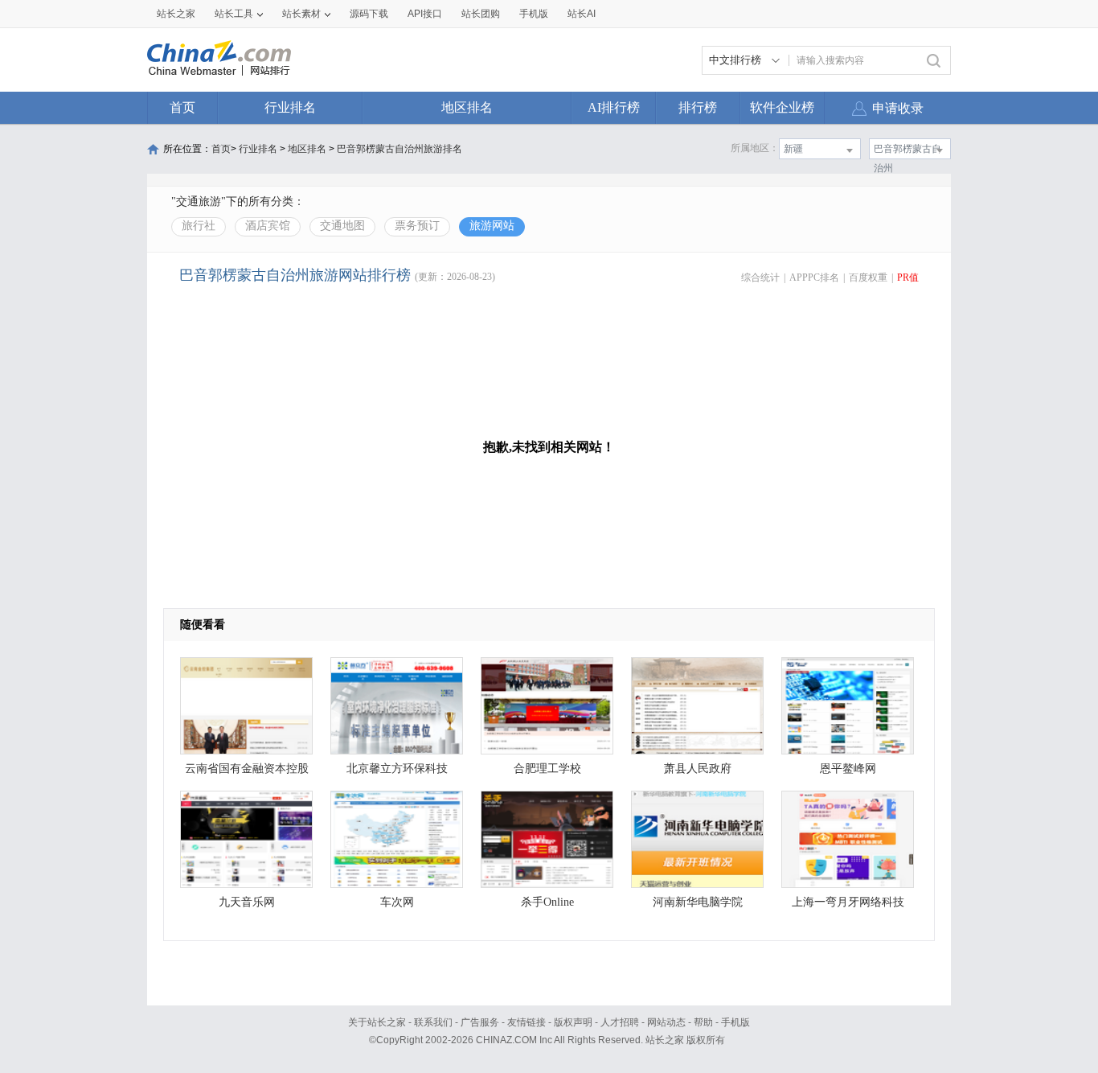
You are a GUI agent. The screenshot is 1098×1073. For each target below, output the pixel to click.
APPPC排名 (814, 277)
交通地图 (342, 226)
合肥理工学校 (547, 769)
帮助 (703, 1022)
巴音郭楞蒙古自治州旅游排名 (399, 148)
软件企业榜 (782, 107)
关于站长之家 (377, 1022)
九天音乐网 (247, 902)
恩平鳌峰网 (848, 769)
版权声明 (573, 1022)
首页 (182, 107)
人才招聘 (619, 1022)
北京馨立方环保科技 (397, 769)
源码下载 (369, 13)
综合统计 (760, 277)
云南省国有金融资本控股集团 (247, 773)
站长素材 (301, 13)
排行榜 (697, 107)
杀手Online (547, 902)
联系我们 (433, 1022)
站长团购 (480, 13)
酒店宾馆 (267, 226)
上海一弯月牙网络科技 (848, 902)
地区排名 (467, 107)
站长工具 (234, 13)
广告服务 (480, 1022)
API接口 (425, 13)
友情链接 (526, 1022)
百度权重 (868, 277)
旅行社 (198, 226)
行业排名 (290, 107)
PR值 (908, 277)
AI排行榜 (614, 107)
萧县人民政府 (697, 769)
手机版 (735, 1022)
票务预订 (417, 226)
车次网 (397, 902)
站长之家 (176, 13)
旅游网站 (491, 226)
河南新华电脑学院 (698, 902)
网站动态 (666, 1022)
